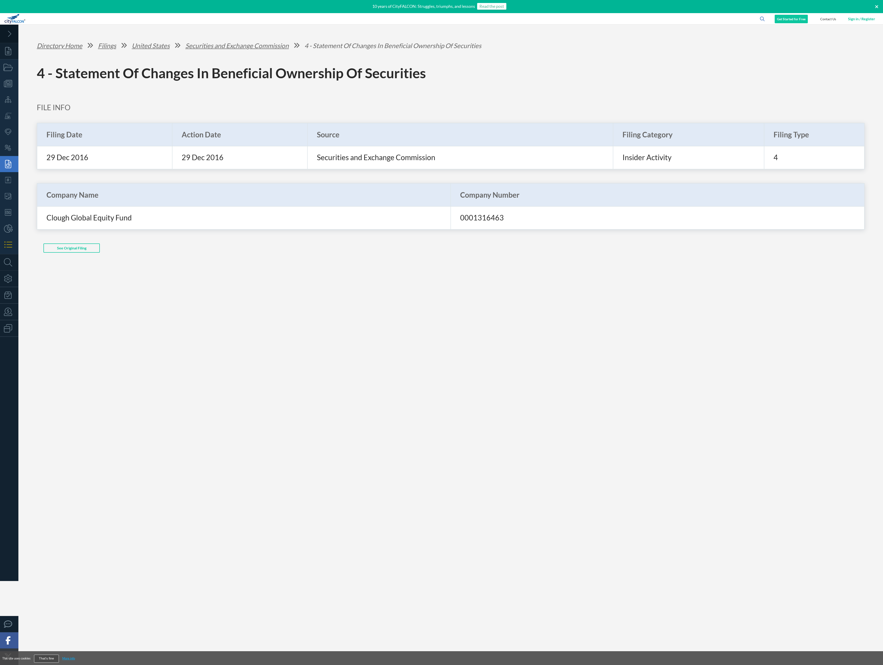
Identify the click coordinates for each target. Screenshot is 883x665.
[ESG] (9, 212)
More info (68, 658)
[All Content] (9, 51)
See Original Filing (71, 248)
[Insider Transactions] (9, 196)
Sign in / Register (861, 19)
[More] (9, 328)
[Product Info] (9, 295)
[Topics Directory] (9, 67)
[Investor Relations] (9, 180)
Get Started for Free (791, 19)
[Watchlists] (9, 245)
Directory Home (59, 45)
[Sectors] (9, 116)
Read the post (491, 6)
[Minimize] (9, 34)
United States (151, 45)
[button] (828, 19)
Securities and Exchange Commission (237, 45)
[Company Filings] (9, 164)
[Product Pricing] (9, 312)
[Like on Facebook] (9, 640)
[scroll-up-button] (875, 647)
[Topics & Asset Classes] (9, 100)
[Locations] (9, 132)
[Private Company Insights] (9, 228)
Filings (107, 45)
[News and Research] (9, 83)
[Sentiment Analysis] (9, 148)
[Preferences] (9, 279)
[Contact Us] (9, 624)
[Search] (9, 262)
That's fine (46, 658)
